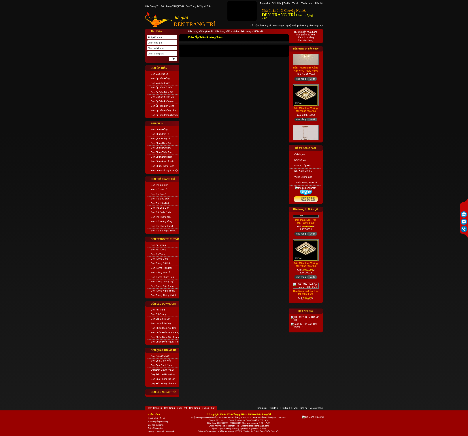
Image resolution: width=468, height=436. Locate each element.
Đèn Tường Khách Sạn (162, 277)
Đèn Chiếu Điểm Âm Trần (163, 328)
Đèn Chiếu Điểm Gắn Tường (165, 337)
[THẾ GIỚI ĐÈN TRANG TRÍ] (306, 318)
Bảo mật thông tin (155, 425)
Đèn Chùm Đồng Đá (161, 147)
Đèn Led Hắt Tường (161, 323)
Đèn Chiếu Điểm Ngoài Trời (165, 341)
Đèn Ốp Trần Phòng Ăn (162, 101)
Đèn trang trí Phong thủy (311, 26)
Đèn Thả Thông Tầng (161, 221)
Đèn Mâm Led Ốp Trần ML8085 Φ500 (305, 284)
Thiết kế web (259, 431)
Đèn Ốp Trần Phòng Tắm (163, 110)
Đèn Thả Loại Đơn (160, 208)
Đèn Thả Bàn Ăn (159, 194)
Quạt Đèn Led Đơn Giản (163, 374)
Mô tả (312, 68)
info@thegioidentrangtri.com (227, 426)
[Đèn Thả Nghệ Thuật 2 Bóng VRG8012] (306, 129)
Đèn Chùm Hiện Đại (161, 143)
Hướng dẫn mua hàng (305, 32)
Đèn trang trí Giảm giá (305, 209)
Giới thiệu (277, 3)
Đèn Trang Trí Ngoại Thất (198, 6)
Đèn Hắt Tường (158, 249)
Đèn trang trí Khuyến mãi (200, 32)
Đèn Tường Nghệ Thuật (163, 291)
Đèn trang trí (211, 431)
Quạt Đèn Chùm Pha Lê (163, 370)
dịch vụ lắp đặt (302, 165)
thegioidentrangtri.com (259, 426)
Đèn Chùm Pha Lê (160, 134)
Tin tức (287, 3)
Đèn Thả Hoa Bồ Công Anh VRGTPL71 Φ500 (305, 59)
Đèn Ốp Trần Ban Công (162, 106)
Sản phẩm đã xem (306, 34)
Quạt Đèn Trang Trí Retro (163, 383)
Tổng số (201, 431)
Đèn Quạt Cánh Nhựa (162, 365)
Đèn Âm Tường (158, 254)
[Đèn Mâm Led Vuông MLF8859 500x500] (306, 85)
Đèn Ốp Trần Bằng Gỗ (162, 92)
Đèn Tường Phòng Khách (163, 295)
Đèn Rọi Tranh (158, 310)
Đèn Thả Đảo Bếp (160, 198)
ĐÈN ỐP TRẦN (159, 68)
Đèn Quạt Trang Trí (160, 138)
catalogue (299, 154)
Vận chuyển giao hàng (158, 421)
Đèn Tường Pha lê (160, 272)
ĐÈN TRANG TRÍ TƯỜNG (165, 239)
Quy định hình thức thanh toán (161, 431)
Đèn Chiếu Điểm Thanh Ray (165, 332)
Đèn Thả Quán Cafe (161, 212)
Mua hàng (301, 68)
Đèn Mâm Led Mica (160, 83)
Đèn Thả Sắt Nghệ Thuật (163, 230)
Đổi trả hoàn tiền (155, 428)
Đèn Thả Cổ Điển (159, 185)
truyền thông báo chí (305, 182)
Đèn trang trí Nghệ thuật (285, 26)
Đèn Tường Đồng (159, 259)
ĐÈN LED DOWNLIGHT (163, 303)
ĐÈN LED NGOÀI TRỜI (163, 392)
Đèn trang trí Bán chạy (305, 48)
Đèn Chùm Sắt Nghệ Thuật (164, 170)
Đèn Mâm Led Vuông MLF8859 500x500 (306, 99)
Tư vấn (295, 3)
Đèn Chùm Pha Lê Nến (162, 161)
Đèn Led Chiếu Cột (160, 319)
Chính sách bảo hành (157, 418)
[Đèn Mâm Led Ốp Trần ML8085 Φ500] (306, 277)
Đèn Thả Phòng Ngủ (161, 217)
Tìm (173, 59)
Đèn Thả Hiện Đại (160, 203)
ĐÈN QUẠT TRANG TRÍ (164, 350)
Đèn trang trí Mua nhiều (227, 32)
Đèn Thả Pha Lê (159, 189)
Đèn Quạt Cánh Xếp (161, 360)
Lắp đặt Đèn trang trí (260, 26)
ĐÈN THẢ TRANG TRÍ (163, 179)
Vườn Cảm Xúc (272, 431)
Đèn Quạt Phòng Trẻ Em (163, 379)
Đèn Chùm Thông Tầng (162, 166)
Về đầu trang (316, 408)
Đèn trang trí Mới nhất (252, 32)
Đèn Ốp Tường (158, 245)
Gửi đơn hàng (305, 40)
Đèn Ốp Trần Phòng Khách (164, 115)
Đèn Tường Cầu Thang (162, 286)
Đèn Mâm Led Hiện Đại (162, 97)
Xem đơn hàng (306, 37)
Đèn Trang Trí (152, 6)
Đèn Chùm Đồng (159, 129)
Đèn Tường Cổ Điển (161, 263)
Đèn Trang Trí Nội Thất (172, 6)
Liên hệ (319, 3)
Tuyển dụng (307, 3)
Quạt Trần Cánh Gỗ (160, 356)
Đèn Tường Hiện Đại (161, 268)
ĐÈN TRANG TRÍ (194, 24)
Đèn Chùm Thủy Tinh (161, 152)
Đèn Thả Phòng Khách (162, 226)
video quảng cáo (303, 177)
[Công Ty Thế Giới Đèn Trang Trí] (306, 325)
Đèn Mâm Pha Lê (159, 74)
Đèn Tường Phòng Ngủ (162, 281)
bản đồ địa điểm (303, 171)
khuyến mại (300, 160)
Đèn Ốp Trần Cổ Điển (161, 87)
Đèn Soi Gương (159, 314)
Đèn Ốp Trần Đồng (160, 78)
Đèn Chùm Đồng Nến (161, 157)
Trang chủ (265, 3)
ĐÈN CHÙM (157, 123)
